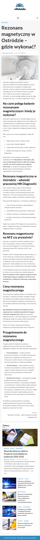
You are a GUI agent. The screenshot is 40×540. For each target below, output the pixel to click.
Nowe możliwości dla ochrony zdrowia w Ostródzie (9, 524)
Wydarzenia (19, 448)
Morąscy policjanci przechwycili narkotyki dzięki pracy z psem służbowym (9, 483)
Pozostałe (4, 22)
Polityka (20, 521)
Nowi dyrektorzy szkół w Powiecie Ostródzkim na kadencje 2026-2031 (20, 437)
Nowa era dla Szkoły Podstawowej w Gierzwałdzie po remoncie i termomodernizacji (9, 497)
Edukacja (6, 448)
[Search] (37, 18)
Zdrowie (26, 521)
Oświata (12, 448)
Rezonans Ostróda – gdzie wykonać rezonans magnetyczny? (22, 415)
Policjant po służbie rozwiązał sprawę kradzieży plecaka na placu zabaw (9, 511)
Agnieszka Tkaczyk (7, 53)
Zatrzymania (26, 507)
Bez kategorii (21, 491)
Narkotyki (21, 478)
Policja (27, 478)
